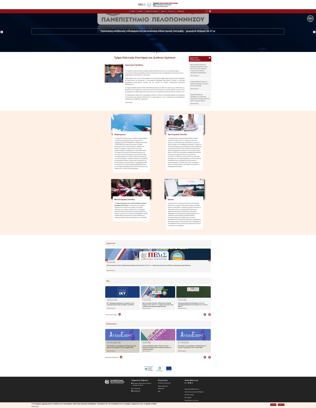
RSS (159, 391)
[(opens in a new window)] (148, 368)
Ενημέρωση (180, 11)
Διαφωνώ (281, 404)
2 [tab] (154, 53)
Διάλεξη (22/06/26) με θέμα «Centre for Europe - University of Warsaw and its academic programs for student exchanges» (156, 347)
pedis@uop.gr (136, 391)
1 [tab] (152, 53)
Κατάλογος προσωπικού (164, 383)
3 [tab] (157, 53)
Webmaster (161, 388)
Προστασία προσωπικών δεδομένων (194, 392)
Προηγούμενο (1, 32)
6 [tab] (164, 53)
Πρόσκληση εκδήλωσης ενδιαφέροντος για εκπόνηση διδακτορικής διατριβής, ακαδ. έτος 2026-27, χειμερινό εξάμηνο (200, 97)
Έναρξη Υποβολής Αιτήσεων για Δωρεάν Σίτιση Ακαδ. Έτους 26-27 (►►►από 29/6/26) (199, 83)
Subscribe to (105, 105)
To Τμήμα (132, 11)
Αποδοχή (273, 404)
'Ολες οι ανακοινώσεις (111, 314)
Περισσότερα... (129, 102)
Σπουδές (140, 11)
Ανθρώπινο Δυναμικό (152, 11)
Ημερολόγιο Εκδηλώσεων (112, 357)
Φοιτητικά (171, 11)
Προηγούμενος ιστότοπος (191, 400)
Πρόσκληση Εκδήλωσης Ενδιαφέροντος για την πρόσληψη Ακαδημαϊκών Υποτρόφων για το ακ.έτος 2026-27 (192, 304)
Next (314, 32)
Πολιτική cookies (189, 394)
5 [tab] (162, 53)
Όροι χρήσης (188, 397)
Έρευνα (163, 11)
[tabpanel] (158, 32)
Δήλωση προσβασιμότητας (192, 389)
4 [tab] (159, 53)
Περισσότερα (194, 75)
